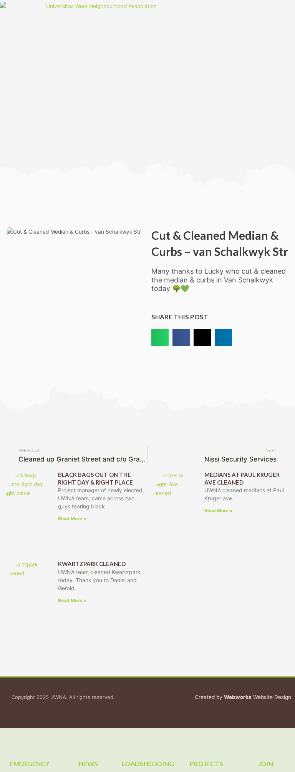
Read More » (72, 518)
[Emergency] (29, 741)
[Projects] (206, 741)
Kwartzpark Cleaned (92, 563)
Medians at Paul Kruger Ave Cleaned (242, 478)
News (88, 764)
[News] (88, 741)
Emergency (30, 764)
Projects (206, 764)
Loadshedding (148, 764)
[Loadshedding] (147, 741)
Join (265, 764)
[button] (34, 79)
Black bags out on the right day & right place (95, 478)
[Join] (265, 741)
